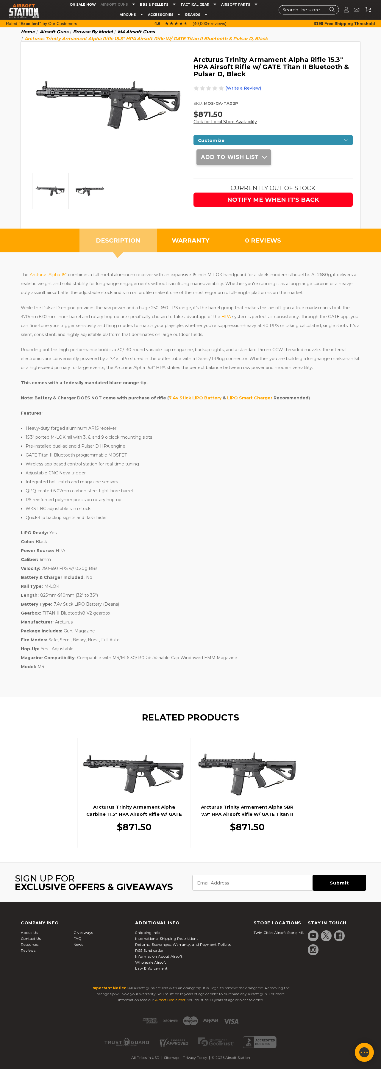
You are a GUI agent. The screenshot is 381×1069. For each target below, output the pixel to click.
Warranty (190, 240)
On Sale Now (83, 5)
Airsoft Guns (115, 5)
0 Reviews (263, 240)
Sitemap (171, 1057)
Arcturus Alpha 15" (48, 274)
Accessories (161, 15)
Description (118, 240)
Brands (193, 15)
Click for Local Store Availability (225, 121)
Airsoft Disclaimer (170, 1000)
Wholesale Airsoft (150, 962)
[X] (326, 935)
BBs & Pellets (154, 5)
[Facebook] (339, 935)
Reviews (28, 950)
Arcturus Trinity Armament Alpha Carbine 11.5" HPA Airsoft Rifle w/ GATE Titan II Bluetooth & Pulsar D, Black (134, 814)
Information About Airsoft (158, 956)
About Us (29, 932)
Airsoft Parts (236, 5)
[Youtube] (313, 935)
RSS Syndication (150, 950)
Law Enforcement (151, 968)
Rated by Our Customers (41, 23)
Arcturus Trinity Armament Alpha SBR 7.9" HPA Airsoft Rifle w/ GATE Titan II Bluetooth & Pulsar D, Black (247, 814)
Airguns (128, 15)
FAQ (78, 938)
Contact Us (31, 938)
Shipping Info (147, 932)
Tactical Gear (195, 5)
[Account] (344, 9)
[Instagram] (313, 949)
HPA (226, 316)
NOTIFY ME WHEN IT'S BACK (273, 199)
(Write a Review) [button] (243, 88)
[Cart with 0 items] (366, 9)
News (78, 944)
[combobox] (309, 9)
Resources (30, 944)
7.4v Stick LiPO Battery (195, 398)
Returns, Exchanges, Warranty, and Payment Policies (183, 944)
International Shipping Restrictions (166, 938)
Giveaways (83, 932)
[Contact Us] (354, 9)
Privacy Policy (195, 1057)
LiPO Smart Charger (250, 398)
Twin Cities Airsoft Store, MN (279, 932)
